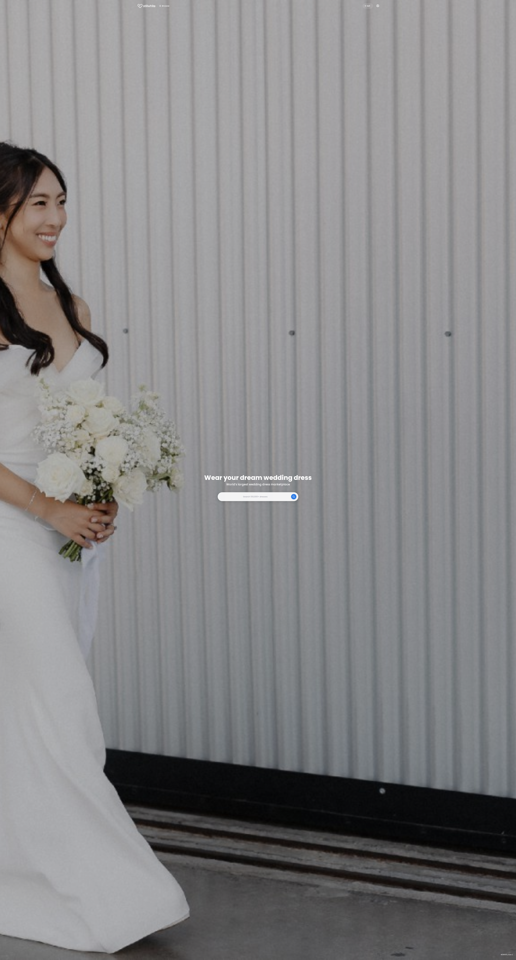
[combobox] (258, 496)
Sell (368, 6)
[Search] (293, 496)
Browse (165, 6)
